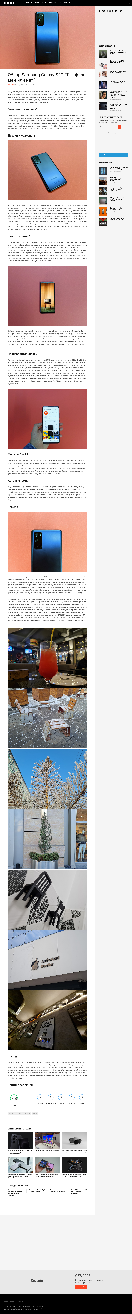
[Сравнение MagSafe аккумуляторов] (103, 211)
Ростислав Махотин (32, 85)
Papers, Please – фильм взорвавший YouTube (118, 218)
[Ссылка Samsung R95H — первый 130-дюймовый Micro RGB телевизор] (47, 1140)
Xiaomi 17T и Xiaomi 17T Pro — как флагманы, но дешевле (79, 1191)
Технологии (53, 3)
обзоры (18, 1113)
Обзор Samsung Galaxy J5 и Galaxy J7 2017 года (119, 168)
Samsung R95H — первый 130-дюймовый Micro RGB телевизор (47, 1151)
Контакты (20, 1302)
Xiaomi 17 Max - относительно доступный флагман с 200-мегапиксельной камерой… (118, 105)
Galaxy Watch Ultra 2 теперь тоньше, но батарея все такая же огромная (16, 1192)
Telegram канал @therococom (113, 155)
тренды (34, 1113)
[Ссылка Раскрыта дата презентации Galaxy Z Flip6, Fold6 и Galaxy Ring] (74, 1165)
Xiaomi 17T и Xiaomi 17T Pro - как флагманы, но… (118, 82)
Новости (37, 3)
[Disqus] (48, 1241)
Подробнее (81, 1287)
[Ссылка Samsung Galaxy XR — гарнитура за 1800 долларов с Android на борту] (74, 1140)
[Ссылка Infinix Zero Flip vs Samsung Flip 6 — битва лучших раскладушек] (47, 1165)
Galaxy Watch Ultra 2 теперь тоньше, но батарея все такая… (119, 52)
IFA (70, 3)
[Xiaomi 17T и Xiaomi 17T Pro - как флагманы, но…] (103, 85)
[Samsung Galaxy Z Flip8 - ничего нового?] (103, 64)
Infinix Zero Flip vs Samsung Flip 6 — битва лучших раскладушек (47, 1175)
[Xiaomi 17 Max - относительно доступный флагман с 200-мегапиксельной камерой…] (103, 106)
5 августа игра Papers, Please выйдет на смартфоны (117, 189)
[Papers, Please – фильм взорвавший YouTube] (103, 222)
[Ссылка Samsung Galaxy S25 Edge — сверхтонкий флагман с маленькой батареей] (20, 1165)
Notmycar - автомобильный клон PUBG (117, 179)
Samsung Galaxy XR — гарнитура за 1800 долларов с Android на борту (74, 1151)
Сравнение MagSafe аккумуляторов (116, 208)
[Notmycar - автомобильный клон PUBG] (103, 181)
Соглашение (9, 1302)
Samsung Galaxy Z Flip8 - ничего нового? (118, 61)
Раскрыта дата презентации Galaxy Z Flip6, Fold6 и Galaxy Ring (74, 1175)
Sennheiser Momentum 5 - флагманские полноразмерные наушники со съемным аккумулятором (118, 94)
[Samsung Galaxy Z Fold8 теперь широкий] (103, 74)
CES (61, 3)
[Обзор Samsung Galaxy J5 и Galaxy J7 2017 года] (103, 171)
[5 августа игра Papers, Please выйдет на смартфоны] (103, 191)
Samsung (11, 1113)
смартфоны (26, 1113)
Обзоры (44, 3)
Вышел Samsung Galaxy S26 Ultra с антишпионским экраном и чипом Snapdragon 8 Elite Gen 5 (20, 1151)
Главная (29, 3)
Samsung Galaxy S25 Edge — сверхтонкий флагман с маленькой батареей (20, 1176)
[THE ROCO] (9, 3)
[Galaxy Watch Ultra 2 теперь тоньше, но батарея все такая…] (103, 54)
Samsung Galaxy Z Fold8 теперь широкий (58, 1191)
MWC (65, 3)
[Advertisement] (43, 1204)
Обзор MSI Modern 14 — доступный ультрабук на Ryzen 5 (118, 199)
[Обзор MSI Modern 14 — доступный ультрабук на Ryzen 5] (103, 201)
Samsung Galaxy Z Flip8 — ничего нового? (37, 1191)
